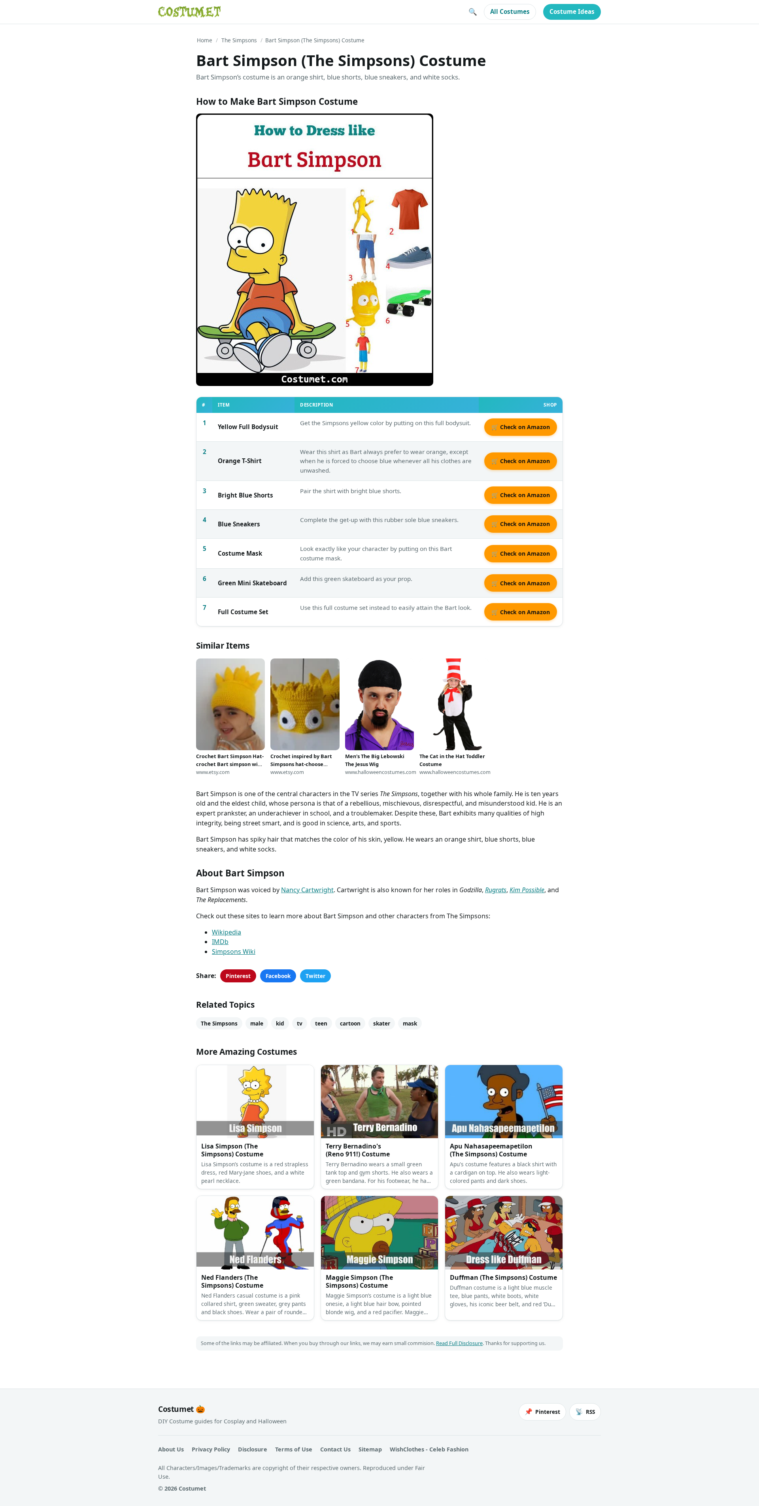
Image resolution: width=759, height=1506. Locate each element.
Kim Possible (527, 889)
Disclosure (252, 1449)
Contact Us (335, 1449)
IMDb (220, 941)
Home (204, 40)
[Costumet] (189, 12)
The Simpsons (239, 40)
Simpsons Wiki (233, 951)
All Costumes (510, 11)
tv (299, 1023)
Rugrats (495, 889)
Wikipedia (226, 932)
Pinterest (238, 976)
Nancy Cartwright (307, 889)
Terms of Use (293, 1449)
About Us (171, 1449)
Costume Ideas (572, 11)
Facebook (278, 976)
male (256, 1023)
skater (381, 1023)
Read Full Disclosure (459, 1343)
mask (410, 1023)
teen (321, 1023)
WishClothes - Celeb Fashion (429, 1449)
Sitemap (370, 1449)
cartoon (350, 1023)
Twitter (315, 976)
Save (214, 126)
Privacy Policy (211, 1449)
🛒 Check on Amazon (520, 427)
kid (280, 1023)
